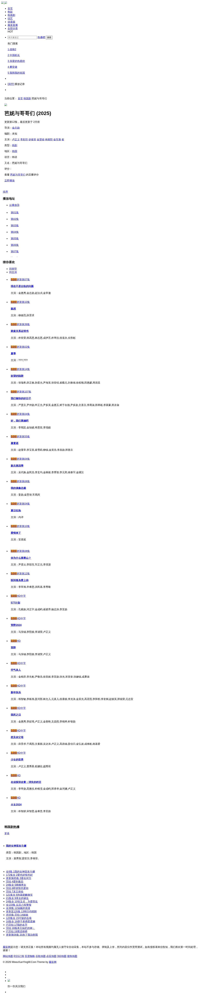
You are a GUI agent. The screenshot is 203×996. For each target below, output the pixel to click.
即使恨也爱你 (17, 888)
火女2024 (16, 804)
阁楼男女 (16, 885)
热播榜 (41, 37)
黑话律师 (16, 931)
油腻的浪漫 (18, 908)
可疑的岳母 (19, 918)
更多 (7, 833)
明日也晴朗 (21, 911)
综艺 (10, 18)
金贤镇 (40, 139)
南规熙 (49, 139)
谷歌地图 (41, 956)
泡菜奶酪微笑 (19, 895)
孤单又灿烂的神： (20, 928)
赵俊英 (32, 139)
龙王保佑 (14, 891)
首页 (10, 8)
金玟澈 (57, 139)
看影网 (6, 947)
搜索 (49, 37)
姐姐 (17, 914)
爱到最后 (14, 881)
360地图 (61, 956)
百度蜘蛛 (30, 956)
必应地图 (51, 956)
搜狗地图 (72, 956)
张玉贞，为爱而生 (22, 901)
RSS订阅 (19, 956)
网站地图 (8, 956)
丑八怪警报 (18, 904)
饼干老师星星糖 (20, 921)
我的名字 (16, 924)
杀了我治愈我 (22, 934)
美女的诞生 (17, 898)
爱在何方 (18, 878)
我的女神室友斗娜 (16, 845)
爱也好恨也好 (19, 875)
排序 (5, 191)
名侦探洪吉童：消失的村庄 (26, 782)
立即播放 (9, 180)
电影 (10, 11)
